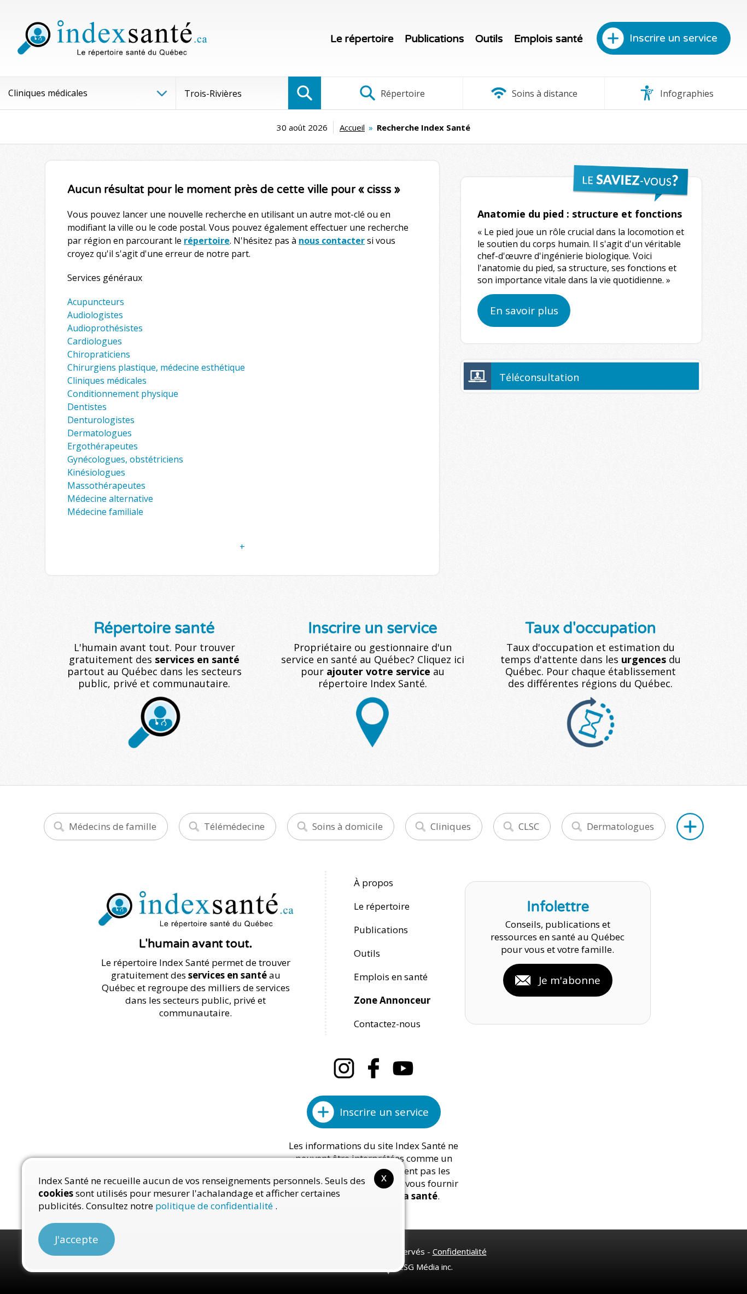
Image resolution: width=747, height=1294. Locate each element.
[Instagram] (344, 1068)
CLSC (528, 826)
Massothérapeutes (106, 485)
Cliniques (450, 826)
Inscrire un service (673, 38)
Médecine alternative (110, 499)
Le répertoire (362, 39)
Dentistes (87, 407)
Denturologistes (101, 420)
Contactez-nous (387, 1023)
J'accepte (76, 1239)
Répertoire (401, 93)
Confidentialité (460, 1251)
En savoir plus (524, 310)
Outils (489, 39)
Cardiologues (94, 341)
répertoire (207, 241)
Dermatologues (99, 433)
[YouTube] (403, 1068)
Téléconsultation (539, 377)
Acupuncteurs (95, 302)
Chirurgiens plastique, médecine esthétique (156, 367)
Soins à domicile (347, 826)
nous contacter (332, 241)
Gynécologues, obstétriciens (125, 459)
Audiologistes (95, 315)
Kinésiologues (96, 472)
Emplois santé (548, 39)
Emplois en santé (391, 976)
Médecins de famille (112, 826)
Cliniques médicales (107, 380)
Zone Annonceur (392, 1000)
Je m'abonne (569, 980)
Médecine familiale (105, 512)
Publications (434, 39)
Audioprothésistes (105, 328)
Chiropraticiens (98, 354)
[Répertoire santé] (690, 826)
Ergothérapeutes (102, 446)
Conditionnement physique (122, 394)
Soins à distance (543, 93)
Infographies (686, 93)
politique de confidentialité (215, 1205)
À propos (373, 882)
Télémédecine (234, 826)
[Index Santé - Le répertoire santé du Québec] (112, 38)
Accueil (352, 127)
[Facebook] (373, 1068)
